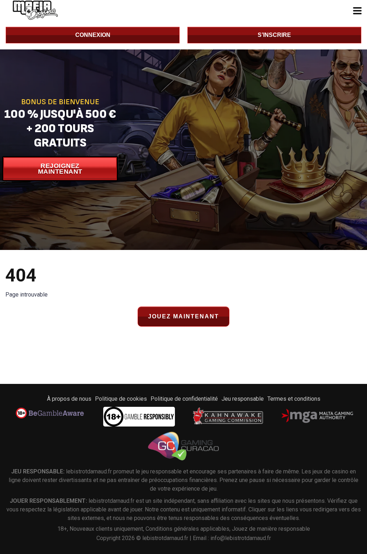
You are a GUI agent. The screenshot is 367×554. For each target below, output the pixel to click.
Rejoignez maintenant (60, 168)
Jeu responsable (242, 398)
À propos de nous (69, 398)
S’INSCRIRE (274, 35)
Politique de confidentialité (184, 398)
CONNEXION (92, 35)
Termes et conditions (293, 398)
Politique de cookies (121, 398)
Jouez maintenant (183, 316)
